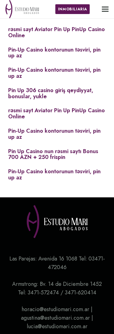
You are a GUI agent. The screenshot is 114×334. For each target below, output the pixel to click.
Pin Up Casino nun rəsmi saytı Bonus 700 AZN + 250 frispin (53, 154)
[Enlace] (22, 9)
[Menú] (105, 9)
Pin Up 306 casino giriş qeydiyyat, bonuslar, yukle (50, 93)
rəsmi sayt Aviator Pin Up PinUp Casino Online (56, 32)
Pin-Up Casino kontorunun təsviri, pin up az (54, 53)
